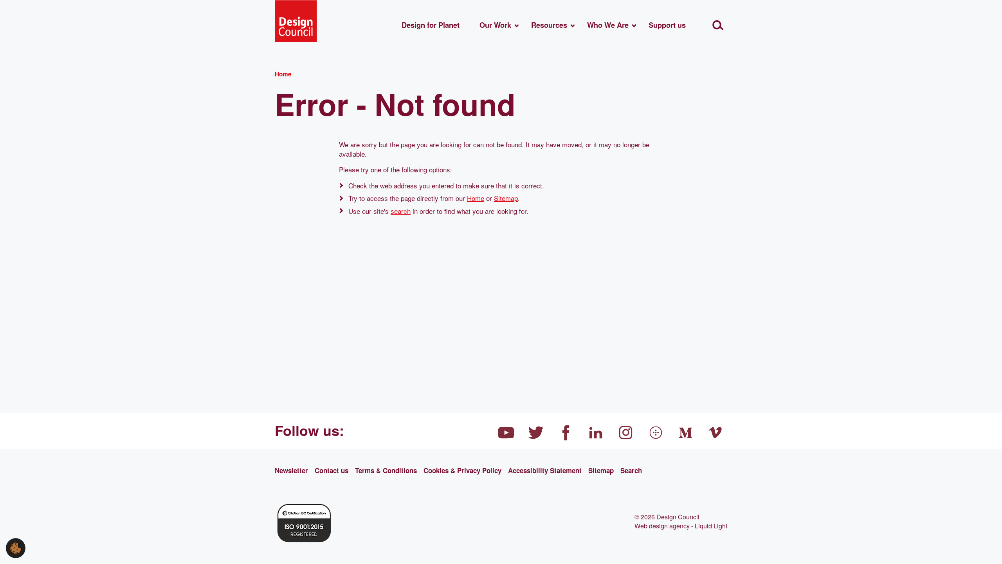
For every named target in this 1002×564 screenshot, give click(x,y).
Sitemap (506, 198)
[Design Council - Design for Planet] (296, 21)
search (401, 211)
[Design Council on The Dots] (656, 433)
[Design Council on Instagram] (626, 433)
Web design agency (662, 525)
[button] (16, 547)
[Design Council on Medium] (685, 433)
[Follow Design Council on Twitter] (536, 433)
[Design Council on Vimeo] (716, 433)
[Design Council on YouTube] (506, 433)
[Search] (718, 25)
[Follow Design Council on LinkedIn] (596, 433)
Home (475, 198)
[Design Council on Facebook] (566, 433)
